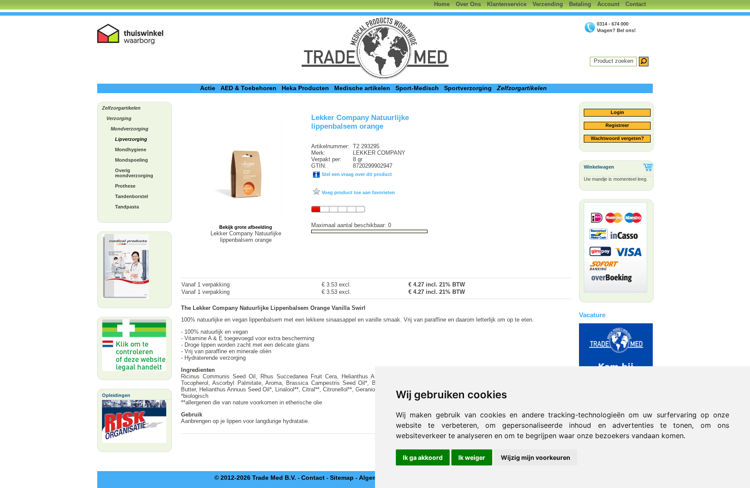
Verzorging (119, 118)
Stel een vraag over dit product (356, 174)
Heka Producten (305, 88)
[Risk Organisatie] (134, 423)
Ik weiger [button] (471, 457)
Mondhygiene (130, 149)
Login (617, 112)
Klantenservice (506, 4)
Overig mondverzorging (134, 173)
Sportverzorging (468, 88)
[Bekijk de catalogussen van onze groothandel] (125, 268)
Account (608, 4)
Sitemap (342, 477)
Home (442, 4)
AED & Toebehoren (248, 88)
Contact (635, 4)
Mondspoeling (131, 160)
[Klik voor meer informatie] (134, 347)
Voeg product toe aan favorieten (357, 192)
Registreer (617, 125)
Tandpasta (127, 206)
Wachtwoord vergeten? (617, 138)
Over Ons (468, 4)
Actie (207, 88)
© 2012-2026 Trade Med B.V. (255, 477)
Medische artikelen (362, 88)
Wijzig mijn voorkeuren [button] (535, 457)
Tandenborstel (131, 196)
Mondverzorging (129, 128)
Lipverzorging (131, 139)
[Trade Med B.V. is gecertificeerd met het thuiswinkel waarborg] (130, 34)
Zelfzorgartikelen (522, 88)
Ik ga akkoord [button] (423, 457)
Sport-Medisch (417, 88)
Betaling (580, 4)
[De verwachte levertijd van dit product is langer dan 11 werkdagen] (338, 208)
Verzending (548, 4)
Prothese (125, 186)
